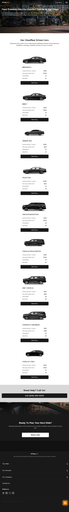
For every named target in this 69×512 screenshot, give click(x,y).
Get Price (34, 83)
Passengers (25, 75)
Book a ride (35, 435)
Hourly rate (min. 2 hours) (29, 70)
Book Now (58, 2)
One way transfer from (28, 73)
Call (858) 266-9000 (34, 396)
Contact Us (6, 483)
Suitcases (25, 78)
